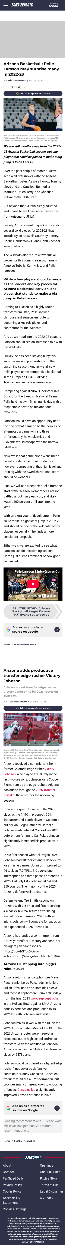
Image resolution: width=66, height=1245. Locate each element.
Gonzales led (26, 1089)
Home (7, 644)
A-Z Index (46, 1198)
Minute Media (20, 1218)
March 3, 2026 (50, 956)
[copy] (25, 87)
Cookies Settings (14, 1209)
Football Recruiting (24, 1141)
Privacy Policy (12, 1185)
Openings (46, 1165)
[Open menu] (6, 5)
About (7, 1165)
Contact (8, 1172)
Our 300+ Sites (50, 1172)
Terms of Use (49, 1185)
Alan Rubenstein (18, 701)
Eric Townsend (17, 80)
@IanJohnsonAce (29, 946)
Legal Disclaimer (51, 1191)
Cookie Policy (12, 1191)
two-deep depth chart (46, 998)
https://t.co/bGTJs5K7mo (21, 951)
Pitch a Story (49, 1178)
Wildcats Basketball (25, 644)
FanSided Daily (13, 1178)
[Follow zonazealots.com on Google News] (57, 629)
